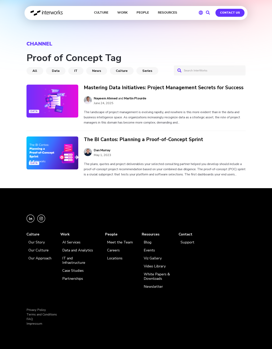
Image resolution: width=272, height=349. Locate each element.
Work (64, 234)
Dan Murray (102, 150)
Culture (122, 71)
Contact (185, 234)
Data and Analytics (77, 250)
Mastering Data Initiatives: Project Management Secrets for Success (164, 88)
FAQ (29, 319)
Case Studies (73, 270)
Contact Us (230, 13)
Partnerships (72, 278)
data (56, 71)
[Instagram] (41, 221)
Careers (113, 250)
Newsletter (153, 286)
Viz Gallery (153, 258)
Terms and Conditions (41, 314)
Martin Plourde (135, 98)
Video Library (155, 266)
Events (149, 250)
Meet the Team (120, 242)
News (96, 71)
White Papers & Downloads (157, 276)
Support (187, 242)
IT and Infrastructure (73, 260)
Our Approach (39, 258)
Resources (150, 234)
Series (147, 71)
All (34, 71)
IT (75, 71)
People (111, 234)
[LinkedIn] (30, 221)
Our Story (36, 242)
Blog (148, 242)
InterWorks (46, 13)
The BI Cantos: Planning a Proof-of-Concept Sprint (143, 139)
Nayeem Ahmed (105, 98)
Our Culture (38, 250)
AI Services (71, 242)
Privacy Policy (36, 310)
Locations (114, 258)
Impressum (34, 323)
